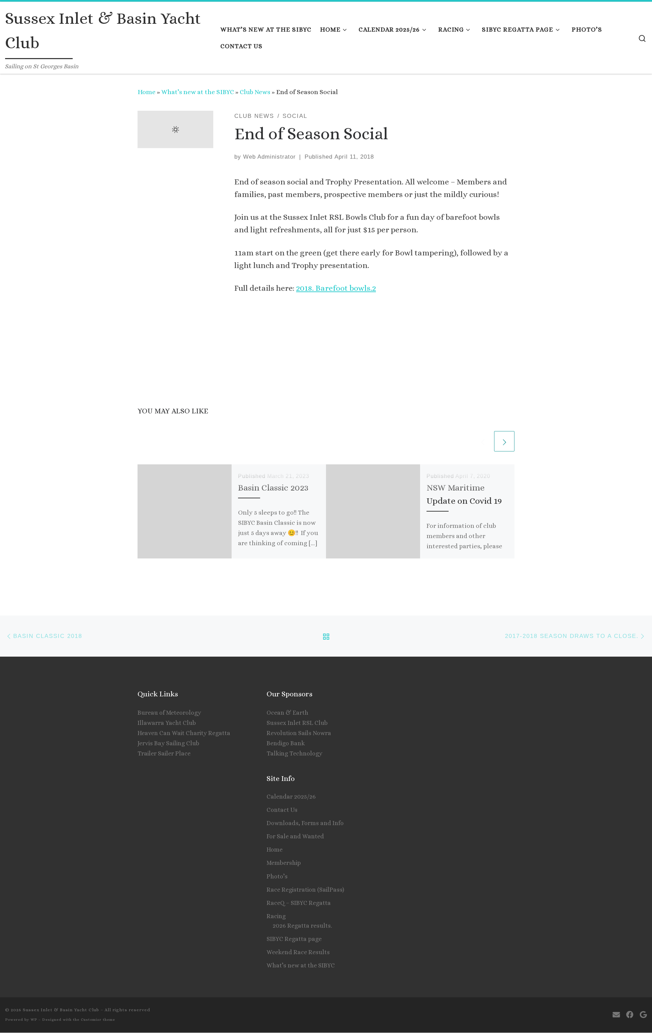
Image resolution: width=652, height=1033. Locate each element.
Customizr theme (98, 1019)
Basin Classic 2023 (273, 487)
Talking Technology (294, 753)
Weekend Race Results (298, 952)
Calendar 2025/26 (291, 796)
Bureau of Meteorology (169, 712)
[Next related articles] (504, 441)
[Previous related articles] (482, 441)
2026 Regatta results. (302, 925)
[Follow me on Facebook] (630, 1014)
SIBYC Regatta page (294, 939)
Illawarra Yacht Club (167, 722)
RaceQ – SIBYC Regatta (299, 903)
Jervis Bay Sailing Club (168, 743)
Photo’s (277, 876)
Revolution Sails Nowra (299, 733)
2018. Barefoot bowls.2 (336, 288)
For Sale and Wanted (295, 836)
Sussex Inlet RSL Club (297, 722)
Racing (276, 916)
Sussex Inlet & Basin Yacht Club (61, 1009)
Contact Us (282, 809)
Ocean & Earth (287, 712)
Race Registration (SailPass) (305, 889)
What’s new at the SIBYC (197, 91)
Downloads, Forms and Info (305, 823)
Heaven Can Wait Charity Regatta (184, 733)
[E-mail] (616, 1014)
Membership (284, 862)
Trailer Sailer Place (164, 753)
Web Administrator (269, 157)
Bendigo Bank (286, 743)
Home (147, 91)
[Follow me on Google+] (643, 1014)
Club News (255, 91)
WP (34, 1019)
